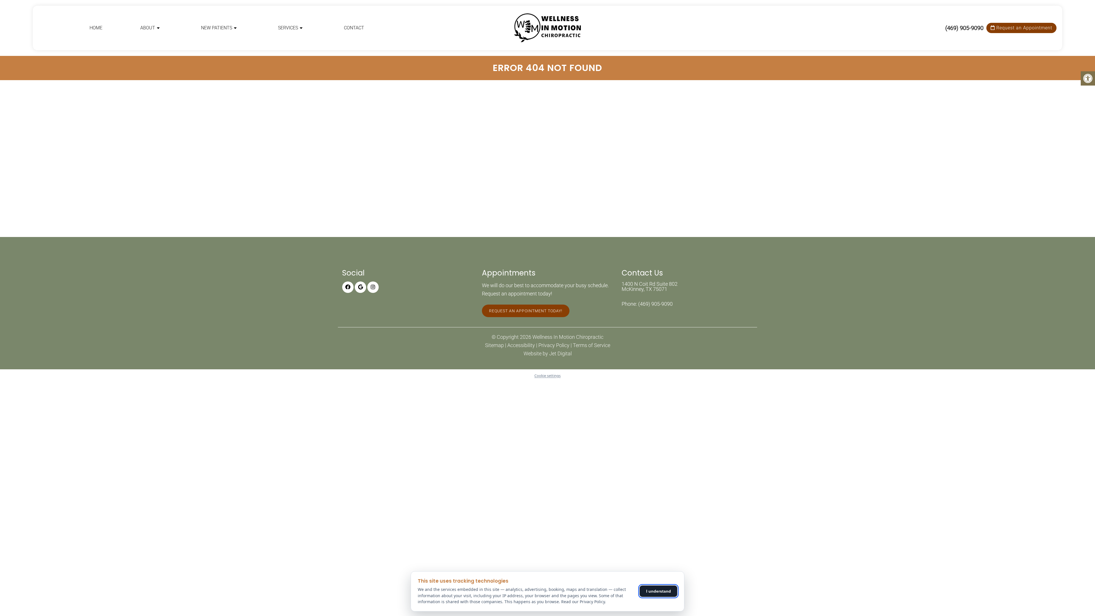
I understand (658, 591)
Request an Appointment (1023, 28)
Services (288, 28)
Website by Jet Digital (548, 353)
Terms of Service (591, 345)
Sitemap (494, 345)
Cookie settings (547, 375)
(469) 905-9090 (964, 28)
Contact (354, 28)
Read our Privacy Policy (583, 601)
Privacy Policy (553, 345)
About (147, 28)
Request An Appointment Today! (525, 311)
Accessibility (521, 345)
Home (96, 28)
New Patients (216, 28)
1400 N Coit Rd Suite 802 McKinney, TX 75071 (650, 286)
